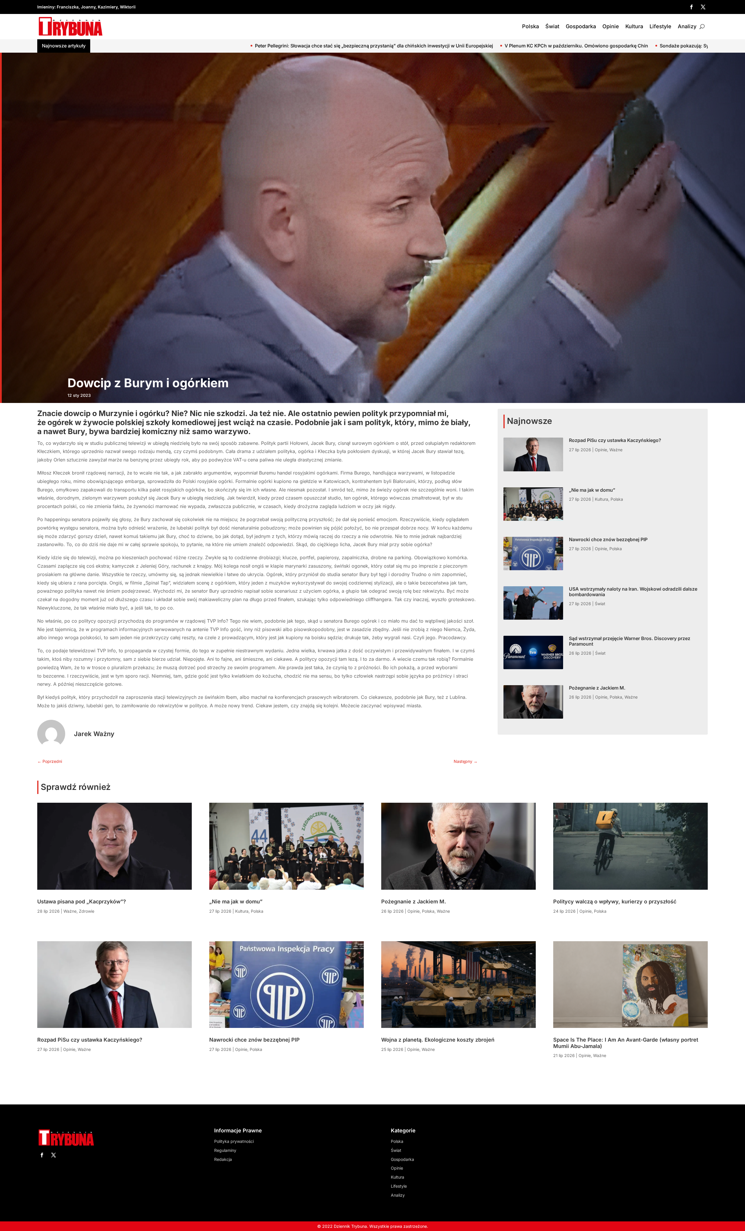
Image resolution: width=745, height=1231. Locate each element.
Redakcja (223, 1159)
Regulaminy (225, 1150)
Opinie (610, 26)
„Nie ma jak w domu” (592, 490)
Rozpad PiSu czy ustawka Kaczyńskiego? (615, 440)
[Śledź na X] (703, 7)
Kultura (634, 26)
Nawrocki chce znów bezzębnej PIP (608, 539)
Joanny (88, 6)
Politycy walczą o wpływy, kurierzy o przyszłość (614, 901)
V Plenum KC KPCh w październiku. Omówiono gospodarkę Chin (315, 46)
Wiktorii (128, 6)
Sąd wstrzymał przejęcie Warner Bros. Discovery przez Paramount (629, 641)
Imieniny (45, 6)
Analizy (687, 26)
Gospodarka (581, 26)
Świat (552, 26)
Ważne (615, 449)
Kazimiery (108, 6)
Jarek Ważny (94, 734)
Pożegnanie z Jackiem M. (597, 688)
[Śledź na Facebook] (691, 7)
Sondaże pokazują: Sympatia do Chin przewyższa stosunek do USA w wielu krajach (491, 46)
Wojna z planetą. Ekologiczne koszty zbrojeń (437, 1040)
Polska (530, 26)
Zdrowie (86, 911)
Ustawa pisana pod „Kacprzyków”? (81, 901)
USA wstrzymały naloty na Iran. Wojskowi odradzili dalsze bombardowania (633, 591)
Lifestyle (660, 26)
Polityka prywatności (234, 1141)
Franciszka (68, 6)
